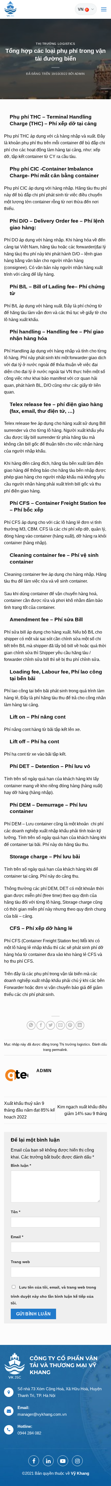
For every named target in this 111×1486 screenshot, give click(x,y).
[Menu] (103, 9)
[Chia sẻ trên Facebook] (40, 1025)
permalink (59, 1050)
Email (17, 1237)
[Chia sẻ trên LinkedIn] (79, 1025)
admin (80, 73)
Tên (15, 1212)
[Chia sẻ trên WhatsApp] (31, 1025)
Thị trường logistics (55, 43)
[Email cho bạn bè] (60, 1025)
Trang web (20, 1262)
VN (81, 9)
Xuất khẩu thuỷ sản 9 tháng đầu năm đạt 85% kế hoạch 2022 (29, 1110)
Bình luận (21, 1165)
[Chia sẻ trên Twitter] (50, 1025)
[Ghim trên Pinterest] (70, 1025)
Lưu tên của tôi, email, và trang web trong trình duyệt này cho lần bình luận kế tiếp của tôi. (53, 1295)
